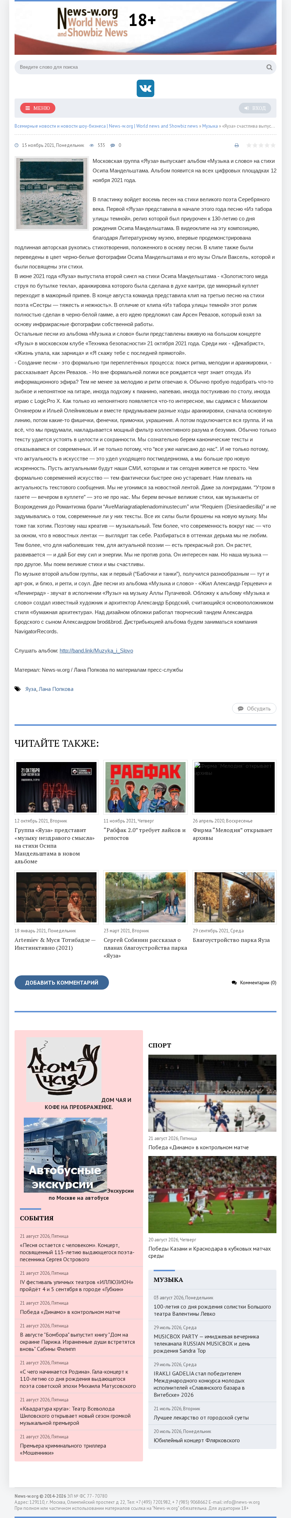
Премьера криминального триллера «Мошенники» (63, 1449)
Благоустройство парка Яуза (231, 940)
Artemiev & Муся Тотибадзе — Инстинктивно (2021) (55, 944)
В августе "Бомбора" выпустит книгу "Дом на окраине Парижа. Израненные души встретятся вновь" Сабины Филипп (77, 1341)
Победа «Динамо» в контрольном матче (70, 1311)
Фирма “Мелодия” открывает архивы (233, 834)
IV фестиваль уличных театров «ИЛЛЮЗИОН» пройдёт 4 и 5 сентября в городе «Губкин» (76, 1285)
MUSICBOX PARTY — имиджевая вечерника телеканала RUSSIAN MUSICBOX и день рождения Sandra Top (206, 1343)
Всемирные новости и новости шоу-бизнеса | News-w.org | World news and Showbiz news (106, 126)
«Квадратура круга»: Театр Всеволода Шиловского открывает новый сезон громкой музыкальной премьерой (75, 1415)
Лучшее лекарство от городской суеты (201, 1417)
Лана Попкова (56, 688)
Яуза (31, 688)
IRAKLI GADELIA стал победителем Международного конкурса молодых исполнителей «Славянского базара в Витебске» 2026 (199, 1384)
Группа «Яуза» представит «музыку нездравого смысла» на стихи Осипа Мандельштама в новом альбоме (55, 845)
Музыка (210, 126)
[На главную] (92, 21)
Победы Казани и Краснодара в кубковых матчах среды (209, 1252)
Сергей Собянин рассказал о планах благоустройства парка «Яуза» (145, 947)
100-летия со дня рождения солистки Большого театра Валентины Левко (212, 1310)
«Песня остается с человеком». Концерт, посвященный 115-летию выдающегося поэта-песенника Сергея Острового (77, 1252)
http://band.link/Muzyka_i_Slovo (96, 651)
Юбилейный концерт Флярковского (197, 1440)
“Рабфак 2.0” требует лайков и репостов (145, 834)
